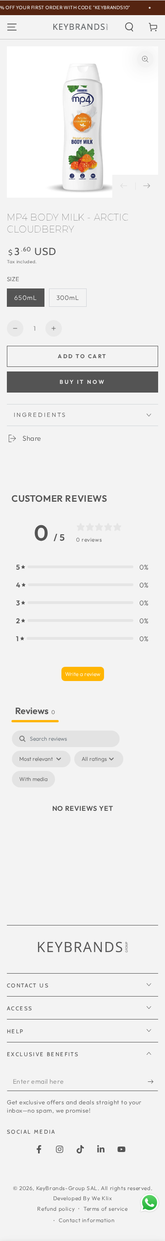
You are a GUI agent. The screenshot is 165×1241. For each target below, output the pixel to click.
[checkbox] (33, 779)
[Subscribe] (153, 1082)
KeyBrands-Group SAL (67, 1188)
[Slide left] (123, 186)
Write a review (82, 673)
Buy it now (82, 381)
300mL (67, 298)
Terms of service (105, 1208)
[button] (129, 27)
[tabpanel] (82, 819)
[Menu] (12, 27)
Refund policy (56, 1208)
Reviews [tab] (35, 710)
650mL (25, 298)
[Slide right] (146, 186)
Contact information (87, 1220)
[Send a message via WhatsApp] (149, 1202)
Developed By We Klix (82, 1198)
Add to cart (82, 356)
